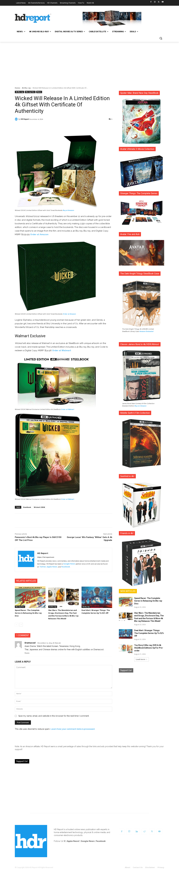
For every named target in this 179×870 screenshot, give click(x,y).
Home (17, 88)
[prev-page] (16, 624)
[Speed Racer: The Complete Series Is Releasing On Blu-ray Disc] (30, 597)
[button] (160, 38)
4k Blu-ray (26, 88)
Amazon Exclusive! (146, 331)
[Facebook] (151, 2)
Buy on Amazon (140, 406)
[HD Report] (33, 18)
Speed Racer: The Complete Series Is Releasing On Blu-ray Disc (28, 613)
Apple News (52, 567)
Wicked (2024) (39, 507)
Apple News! (73, 841)
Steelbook (27, 507)
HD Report (25, 119)
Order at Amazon (39, 234)
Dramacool (30, 642)
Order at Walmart (61, 350)
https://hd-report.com (45, 557)
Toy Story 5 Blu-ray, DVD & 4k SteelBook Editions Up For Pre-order (148, 648)
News (39, 92)
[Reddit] (144, 831)
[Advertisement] (89, 62)
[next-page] (21, 624)
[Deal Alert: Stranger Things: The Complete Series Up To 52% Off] (97, 597)
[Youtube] (162, 2)
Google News (69, 564)
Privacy (161, 867)
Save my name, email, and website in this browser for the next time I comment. (53, 716)
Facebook (65, 567)
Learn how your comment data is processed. (73, 729)
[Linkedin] (137, 831)
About (127, 867)
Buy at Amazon (68, 210)
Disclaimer (150, 867)
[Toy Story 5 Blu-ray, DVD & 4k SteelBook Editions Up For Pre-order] (125, 648)
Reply (27, 653)
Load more (140, 659)
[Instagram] (154, 2)
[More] (88, 126)
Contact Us (138, 867)
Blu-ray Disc (30, 92)
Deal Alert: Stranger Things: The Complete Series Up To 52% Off (149, 633)
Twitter (42, 567)
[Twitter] (158, 2)
